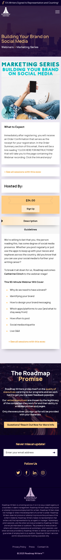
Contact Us (43, 547)
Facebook (26, 472)
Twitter (18, 472)
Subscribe (54, 452)
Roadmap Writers (6, 11)
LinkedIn (34, 472)
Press (32, 547)
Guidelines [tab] (30, 229)
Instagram (42, 472)
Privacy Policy (19, 547)
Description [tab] (30, 221)
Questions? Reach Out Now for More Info (30, 424)
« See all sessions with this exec (22, 171)
